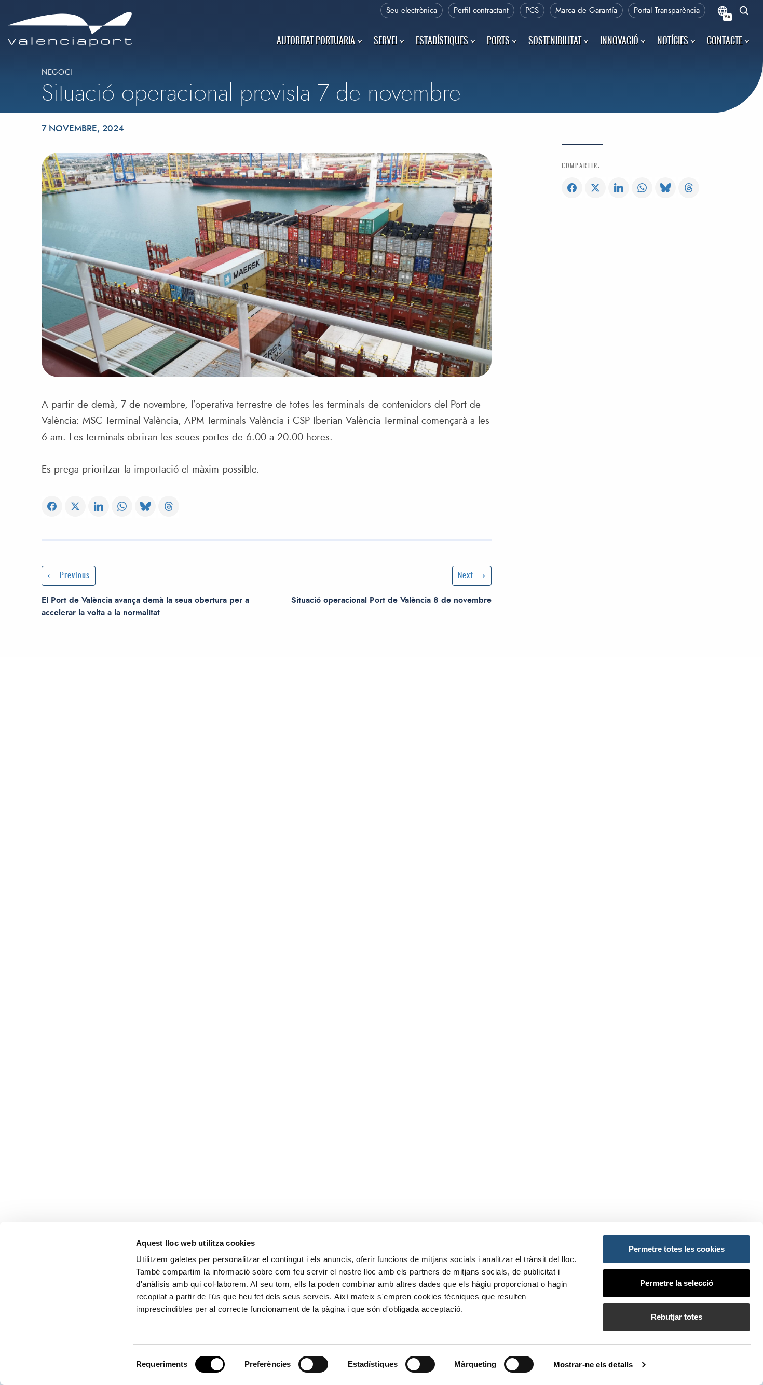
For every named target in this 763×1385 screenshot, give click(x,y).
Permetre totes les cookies (677, 1248)
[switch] (318, 1367)
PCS (532, 11)
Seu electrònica (411, 11)
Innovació (619, 41)
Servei (385, 41)
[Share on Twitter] (75, 507)
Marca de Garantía (586, 11)
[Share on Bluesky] (145, 507)
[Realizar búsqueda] (744, 11)
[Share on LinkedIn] (98, 507)
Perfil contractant (481, 11)
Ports (498, 41)
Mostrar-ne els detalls (593, 1364)
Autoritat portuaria (316, 41)
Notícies (672, 41)
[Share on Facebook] (52, 507)
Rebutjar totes (676, 1316)
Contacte (724, 41)
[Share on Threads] (168, 507)
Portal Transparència (667, 11)
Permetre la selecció (676, 1283)
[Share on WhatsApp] (122, 507)
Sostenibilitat (554, 41)
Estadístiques (442, 41)
